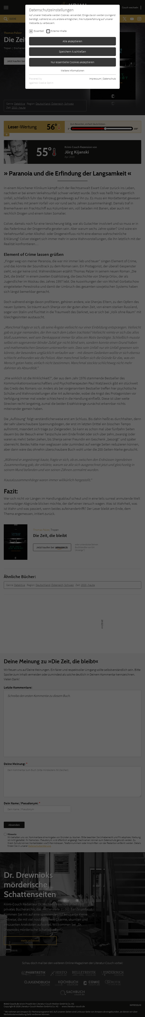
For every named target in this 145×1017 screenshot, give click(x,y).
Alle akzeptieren (72, 41)
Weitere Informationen (72, 70)
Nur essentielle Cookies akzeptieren (72, 62)
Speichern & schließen (72, 51)
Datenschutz (109, 78)
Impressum (95, 78)
